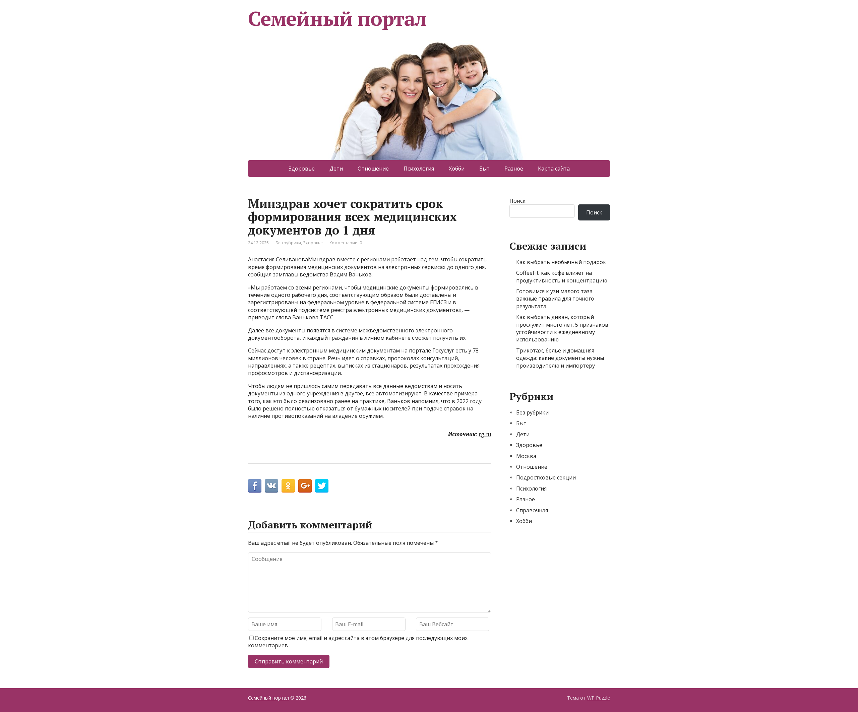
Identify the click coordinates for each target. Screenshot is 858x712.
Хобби (457, 168)
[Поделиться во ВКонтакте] (271, 486)
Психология (419, 168)
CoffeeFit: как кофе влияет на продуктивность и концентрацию (561, 276)
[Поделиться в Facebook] (254, 486)
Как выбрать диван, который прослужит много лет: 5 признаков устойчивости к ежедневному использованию (562, 328)
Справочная (532, 510)
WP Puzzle (598, 698)
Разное (513, 168)
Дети (336, 168)
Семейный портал (337, 18)
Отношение (373, 168)
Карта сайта (554, 168)
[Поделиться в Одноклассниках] (288, 486)
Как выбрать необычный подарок (561, 262)
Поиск (517, 200)
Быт (484, 168)
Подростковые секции (546, 477)
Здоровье (302, 168)
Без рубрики (288, 243)
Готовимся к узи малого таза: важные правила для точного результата (555, 298)
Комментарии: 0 (345, 243)
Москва (526, 456)
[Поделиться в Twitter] (321, 486)
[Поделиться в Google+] (305, 486)
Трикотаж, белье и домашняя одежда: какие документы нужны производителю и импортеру (560, 358)
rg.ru (485, 434)
